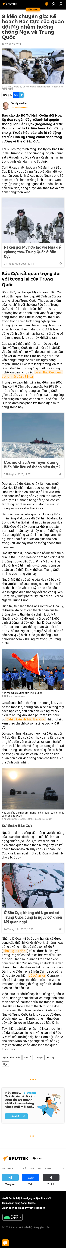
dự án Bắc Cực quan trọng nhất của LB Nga (32, 374)
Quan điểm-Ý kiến (11, 1057)
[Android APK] (12, 1217)
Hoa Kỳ (50, 1057)
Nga (5, 1064)
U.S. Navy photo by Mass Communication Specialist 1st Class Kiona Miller (32, 87)
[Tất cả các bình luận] (5, 1242)
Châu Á (27, 1057)
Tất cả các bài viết (19, 107)
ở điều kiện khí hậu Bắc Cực (25, 719)
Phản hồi (46, 1198)
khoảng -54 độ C (15, 951)
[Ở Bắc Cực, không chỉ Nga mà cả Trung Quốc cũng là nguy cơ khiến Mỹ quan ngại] (33, 885)
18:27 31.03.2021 (11, 44)
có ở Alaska (37, 975)
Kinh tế (49, 1168)
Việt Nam (7, 1168)
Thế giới (39, 1057)
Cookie (32, 1203)
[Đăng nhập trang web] (53, 3)
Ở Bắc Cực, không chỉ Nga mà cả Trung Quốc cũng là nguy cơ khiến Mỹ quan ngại (33, 917)
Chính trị (36, 1168)
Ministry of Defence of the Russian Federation (30, 818)
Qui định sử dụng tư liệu (26, 1198)
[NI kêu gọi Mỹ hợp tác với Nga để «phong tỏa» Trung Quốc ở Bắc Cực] (33, 220)
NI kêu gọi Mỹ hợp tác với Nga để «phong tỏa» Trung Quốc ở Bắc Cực (32, 252)
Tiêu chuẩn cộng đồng (14, 1203)
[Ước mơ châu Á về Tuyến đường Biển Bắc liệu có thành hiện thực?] (33, 435)
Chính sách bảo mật (13, 1207)
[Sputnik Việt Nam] (10, 5)
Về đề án (7, 1198)
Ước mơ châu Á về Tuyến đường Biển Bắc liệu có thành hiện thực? (32, 464)
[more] (60, 263)
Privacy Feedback (35, 1207)
